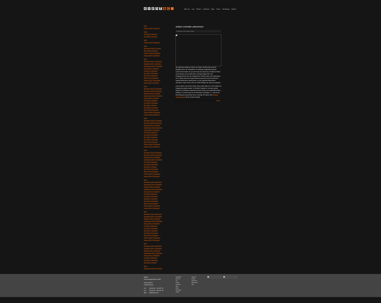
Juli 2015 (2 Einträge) (150, 132)
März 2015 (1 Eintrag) (151, 142)
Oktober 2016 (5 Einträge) (152, 93)
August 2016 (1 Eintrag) (151, 98)
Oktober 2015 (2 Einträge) (152, 125)
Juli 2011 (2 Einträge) (150, 258)
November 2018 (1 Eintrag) (152, 48)
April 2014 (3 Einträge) (151, 169)
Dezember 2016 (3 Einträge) (153, 88)
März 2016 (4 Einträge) (151, 110)
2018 (145, 46)
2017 (145, 59)
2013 (145, 180)
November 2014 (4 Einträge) (153, 155)
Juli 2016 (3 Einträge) (150, 100)
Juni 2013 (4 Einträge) (151, 196)
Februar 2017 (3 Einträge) (152, 80)
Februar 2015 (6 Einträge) (152, 144)
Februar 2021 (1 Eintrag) (152, 28)
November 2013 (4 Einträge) (153, 184)
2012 (145, 212)
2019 (145, 40)
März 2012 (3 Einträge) (151, 235)
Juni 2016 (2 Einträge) (151, 103)
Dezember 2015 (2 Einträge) (153, 120)
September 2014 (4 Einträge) (153, 159)
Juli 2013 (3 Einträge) (150, 194)
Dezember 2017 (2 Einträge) (153, 61)
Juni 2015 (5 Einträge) (151, 135)
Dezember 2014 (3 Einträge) (153, 152)
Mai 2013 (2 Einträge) (151, 199)
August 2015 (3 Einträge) (152, 130)
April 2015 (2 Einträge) (151, 139)
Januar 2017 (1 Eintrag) (151, 83)
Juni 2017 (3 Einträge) (151, 73)
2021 (145, 26)
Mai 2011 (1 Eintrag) (150, 262)
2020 (145, 32)
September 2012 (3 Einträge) (153, 221)
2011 (145, 243)
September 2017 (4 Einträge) (153, 66)
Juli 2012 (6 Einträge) (150, 226)
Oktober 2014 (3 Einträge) (152, 157)
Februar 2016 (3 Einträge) (152, 112)
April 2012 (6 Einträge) (151, 233)
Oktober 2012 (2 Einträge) (152, 219)
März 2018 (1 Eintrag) (151, 51)
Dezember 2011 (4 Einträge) (153, 246)
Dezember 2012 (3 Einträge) (153, 214)
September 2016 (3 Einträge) (153, 96)
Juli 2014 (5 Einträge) (150, 162)
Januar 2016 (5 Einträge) (152, 115)
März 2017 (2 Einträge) (151, 78)
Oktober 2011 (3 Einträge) (152, 251)
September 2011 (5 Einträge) (153, 253)
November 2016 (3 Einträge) (153, 91)
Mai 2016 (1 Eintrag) (150, 105)
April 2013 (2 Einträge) (151, 201)
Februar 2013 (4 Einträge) (152, 206)
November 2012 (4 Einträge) (153, 216)
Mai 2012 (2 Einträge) (151, 230)
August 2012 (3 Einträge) (152, 223)
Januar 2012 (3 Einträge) (152, 240)
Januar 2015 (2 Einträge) (152, 146)
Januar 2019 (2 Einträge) (152, 42)
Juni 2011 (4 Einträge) (151, 260)
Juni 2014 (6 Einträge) (151, 164)
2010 (145, 266)
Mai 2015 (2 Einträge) (151, 137)
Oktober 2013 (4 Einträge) (152, 187)
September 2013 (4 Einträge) (153, 189)
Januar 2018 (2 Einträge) (152, 55)
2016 (145, 86)
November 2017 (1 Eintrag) (152, 64)
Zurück (218, 100)
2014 (145, 150)
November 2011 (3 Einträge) (153, 248)
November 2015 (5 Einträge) (153, 123)
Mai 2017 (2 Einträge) (151, 75)
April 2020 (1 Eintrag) (150, 36)
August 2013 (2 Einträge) (152, 191)
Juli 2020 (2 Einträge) (150, 34)
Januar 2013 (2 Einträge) (152, 208)
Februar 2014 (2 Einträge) (152, 174)
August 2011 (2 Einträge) (152, 255)
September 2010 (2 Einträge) (153, 268)
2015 (145, 118)
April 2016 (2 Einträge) (151, 107)
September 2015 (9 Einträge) (153, 128)
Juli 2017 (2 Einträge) (150, 71)
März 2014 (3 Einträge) (151, 171)
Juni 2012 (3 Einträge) (151, 228)
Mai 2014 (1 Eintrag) (150, 167)
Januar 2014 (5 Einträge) (152, 176)
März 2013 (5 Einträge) (151, 203)
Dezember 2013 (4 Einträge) (153, 182)
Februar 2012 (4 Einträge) (152, 238)
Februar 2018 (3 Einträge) (152, 53)
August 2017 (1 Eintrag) (151, 68)
